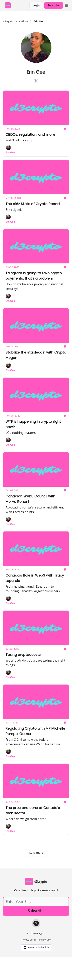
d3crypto (8, 21)
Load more (36, 852)
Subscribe (54, 5)
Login (36, 5)
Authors (23, 21)
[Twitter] (36, 923)
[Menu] (66, 5)
